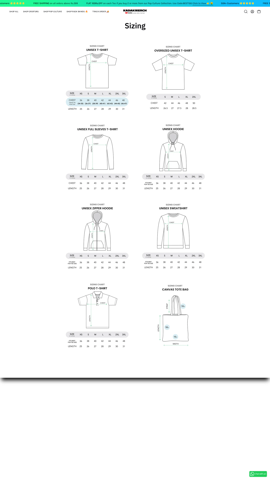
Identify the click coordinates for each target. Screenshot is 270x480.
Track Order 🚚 (82, 408)
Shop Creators (82, 392)
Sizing (35, 397)
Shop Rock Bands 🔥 (86, 403)
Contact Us (38, 392)
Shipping (37, 387)
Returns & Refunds (43, 403)
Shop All (79, 387)
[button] (31, 11)
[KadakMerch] (135, 11)
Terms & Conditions (43, 408)
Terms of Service (41, 418)
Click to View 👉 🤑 (202, 3)
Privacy (36, 413)
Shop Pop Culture (84, 397)
